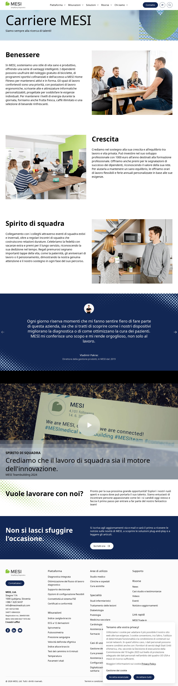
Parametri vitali (56, 660)
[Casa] (15, 5)
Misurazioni (74, 5)
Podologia (95, 614)
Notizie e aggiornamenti (145, 605)
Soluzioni (91, 5)
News (135, 586)
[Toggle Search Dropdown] (169, 5)
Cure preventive (98, 653)
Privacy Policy (149, 663)
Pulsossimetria (55, 632)
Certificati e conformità (60, 603)
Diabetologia (97, 610)
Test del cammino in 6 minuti (63, 651)
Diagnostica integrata (59, 576)
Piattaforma (56, 5)
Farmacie (95, 633)
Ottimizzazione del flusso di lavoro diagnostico (66, 583)
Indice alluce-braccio (58, 646)
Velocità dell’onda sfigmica (62, 641)
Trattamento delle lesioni (103, 605)
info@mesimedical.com (18, 605)
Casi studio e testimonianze (146, 591)
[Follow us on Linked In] (14, 630)
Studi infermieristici (100, 600)
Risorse (105, 5)
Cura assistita (97, 586)
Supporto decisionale (59, 589)
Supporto (137, 571)
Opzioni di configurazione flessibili (66, 594)
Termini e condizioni (94, 681)
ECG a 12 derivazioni (58, 623)
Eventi (135, 600)
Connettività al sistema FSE (62, 598)
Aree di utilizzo (98, 571)
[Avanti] (175, 332)
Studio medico (97, 576)
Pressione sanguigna (59, 637)
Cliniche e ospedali (100, 581)
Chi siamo (120, 5)
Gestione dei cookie (116, 670)
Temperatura (55, 656)
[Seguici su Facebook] (8, 630)
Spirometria (54, 627)
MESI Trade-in (139, 620)
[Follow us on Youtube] (20, 630)
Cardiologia (96, 624)
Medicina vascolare (100, 619)
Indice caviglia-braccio (59, 618)
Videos (135, 596)
